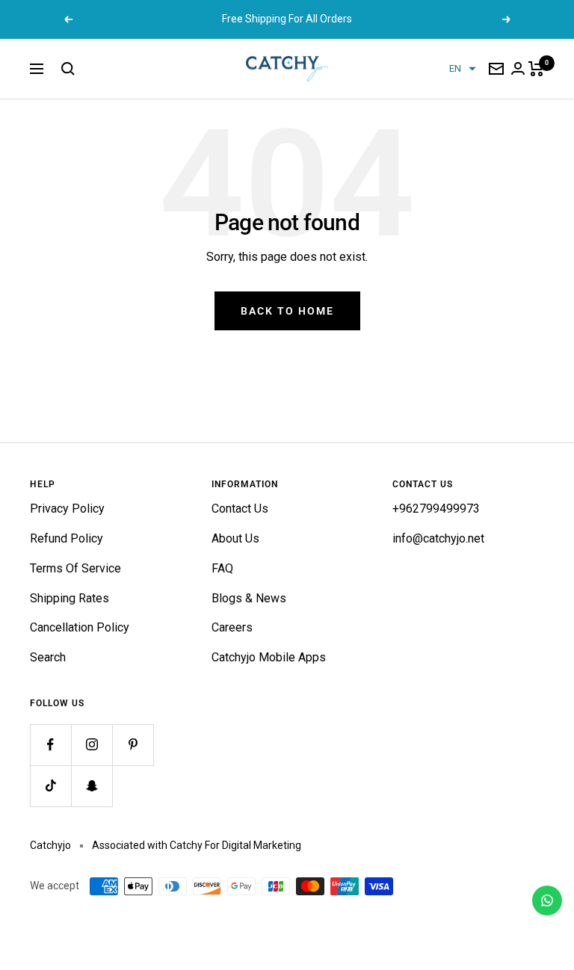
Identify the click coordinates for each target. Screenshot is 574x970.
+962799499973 (436, 508)
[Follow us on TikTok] (50, 785)
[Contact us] (547, 900)
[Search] (68, 68)
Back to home (287, 311)
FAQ (222, 568)
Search (48, 657)
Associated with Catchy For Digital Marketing (196, 845)
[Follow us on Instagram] (91, 744)
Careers (232, 627)
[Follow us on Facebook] (50, 744)
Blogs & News (249, 598)
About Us (235, 538)
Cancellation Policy (79, 627)
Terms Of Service (75, 568)
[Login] (518, 68)
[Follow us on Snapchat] (91, 785)
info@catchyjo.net (438, 538)
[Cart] (536, 68)
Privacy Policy (67, 508)
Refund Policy (66, 538)
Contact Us (240, 508)
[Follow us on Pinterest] (132, 744)
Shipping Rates (69, 598)
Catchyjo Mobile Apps (269, 657)
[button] (462, 69)
